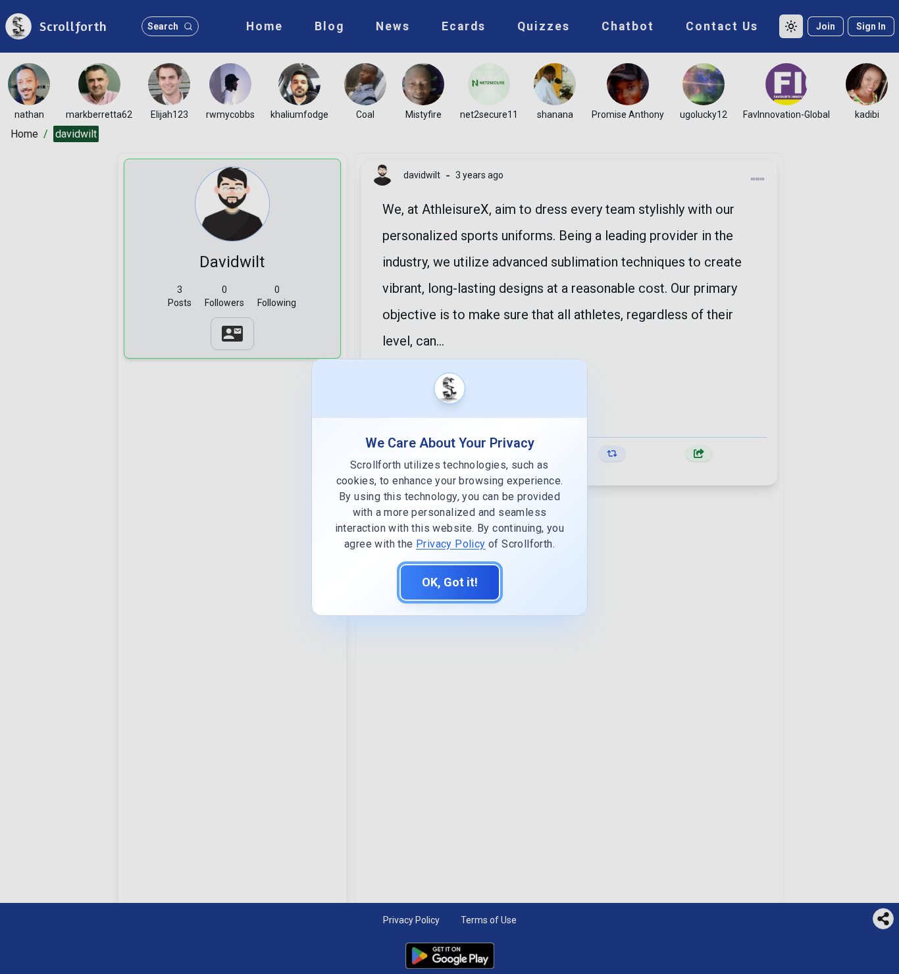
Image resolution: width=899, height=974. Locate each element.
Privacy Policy (451, 544)
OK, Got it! (450, 582)
